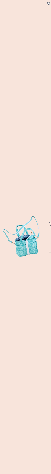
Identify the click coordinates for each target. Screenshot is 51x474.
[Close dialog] (48, 3)
